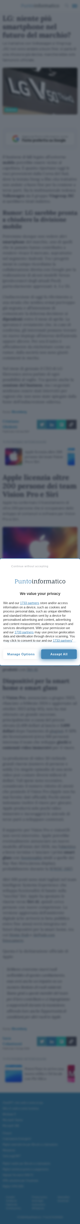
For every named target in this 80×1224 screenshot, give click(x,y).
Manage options (21, 654)
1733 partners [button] (29, 603)
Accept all (59, 654)
